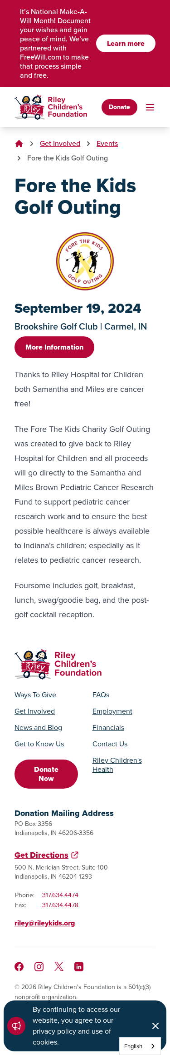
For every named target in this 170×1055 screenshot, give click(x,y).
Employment (112, 711)
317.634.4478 (60, 905)
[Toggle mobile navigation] (150, 107)
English (133, 1046)
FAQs (100, 695)
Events (107, 143)
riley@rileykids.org (45, 923)
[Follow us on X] (58, 966)
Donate (119, 107)
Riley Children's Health (117, 765)
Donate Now (46, 774)
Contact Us (109, 744)
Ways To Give (35, 695)
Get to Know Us (39, 744)
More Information (54, 347)
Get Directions (41, 855)
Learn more (126, 43)
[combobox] (140, 1046)
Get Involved (60, 143)
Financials (108, 727)
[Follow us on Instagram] (39, 966)
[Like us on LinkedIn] (78, 966)
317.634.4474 (60, 895)
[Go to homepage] (51, 107)
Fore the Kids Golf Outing (67, 158)
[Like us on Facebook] (19, 966)
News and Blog (38, 727)
